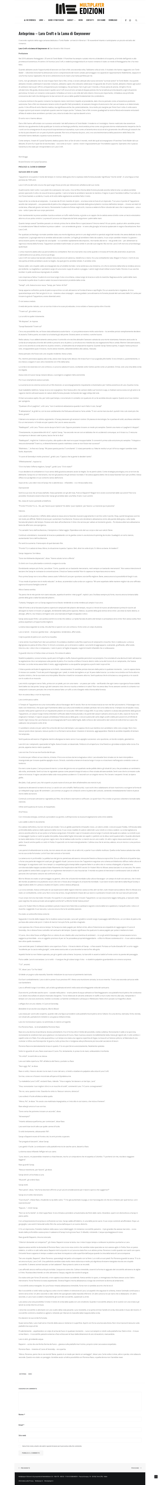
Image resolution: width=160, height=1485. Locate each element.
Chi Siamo (101, 20)
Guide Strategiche (56, 20)
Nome (22, 1414)
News (81, 20)
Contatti (90, 20)
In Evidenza (31, 20)
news (30, 1374)
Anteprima (22, 1374)
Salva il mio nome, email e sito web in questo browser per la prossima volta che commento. (52, 1446)
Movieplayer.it (48, 1481)
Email (21, 1425)
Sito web (22, 1435)
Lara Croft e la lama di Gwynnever (33, 48)
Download (113, 20)
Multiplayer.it (39, 1481)
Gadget (70, 20)
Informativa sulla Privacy (26, 1481)
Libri (41, 20)
